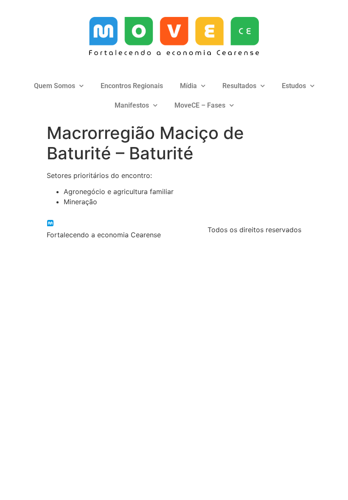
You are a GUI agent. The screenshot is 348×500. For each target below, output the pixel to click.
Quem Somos (54, 86)
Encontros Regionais (132, 86)
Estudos (294, 86)
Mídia (188, 86)
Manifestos (132, 105)
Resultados (239, 86)
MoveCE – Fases (199, 105)
